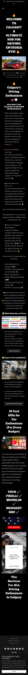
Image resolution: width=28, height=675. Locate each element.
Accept (14, 671)
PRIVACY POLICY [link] (14, 643)
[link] (14, 557)
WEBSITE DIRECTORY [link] (14, 641)
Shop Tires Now (14, 351)
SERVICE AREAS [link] (14, 638)
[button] (4, 8)
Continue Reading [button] (14, 566)
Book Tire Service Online (14, 404)
